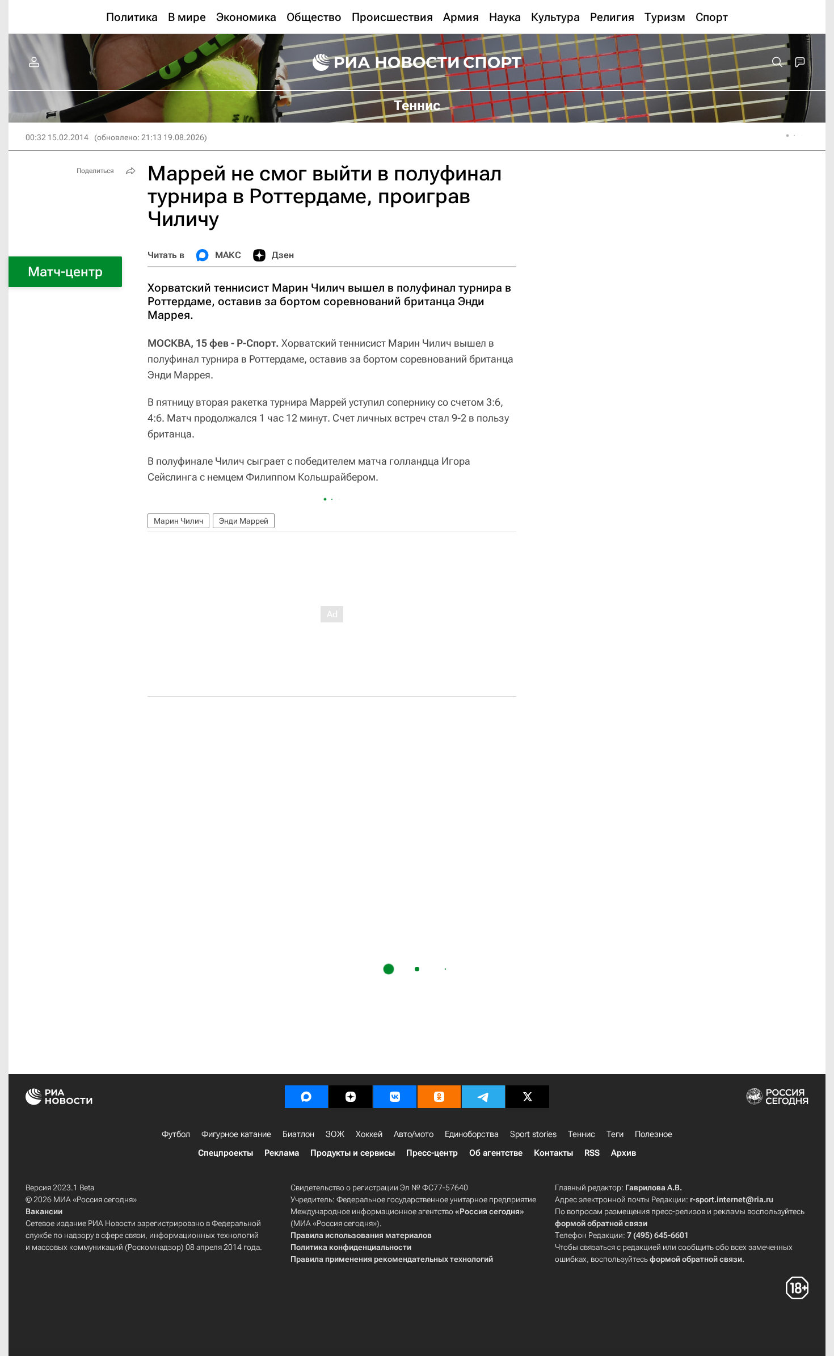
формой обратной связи (601, 1223)
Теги (615, 1134)
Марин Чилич (178, 520)
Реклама (281, 1153)
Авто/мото (413, 1134)
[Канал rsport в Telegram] (483, 1096)
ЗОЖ (335, 1134)
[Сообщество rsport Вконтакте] (394, 1096)
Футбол (176, 1134)
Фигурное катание (236, 1134)
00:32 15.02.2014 (57, 137)
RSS (592, 1153)
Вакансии (44, 1211)
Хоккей (369, 1134)
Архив (623, 1153)
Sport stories (533, 1134)
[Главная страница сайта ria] (378, 62)
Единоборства (472, 1134)
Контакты (553, 1153)
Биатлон (298, 1134)
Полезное (653, 1134)
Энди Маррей (243, 520)
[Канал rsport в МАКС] (306, 1096)
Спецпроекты (225, 1153)
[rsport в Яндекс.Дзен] (350, 1096)
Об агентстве (496, 1153)
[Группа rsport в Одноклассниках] (439, 1096)
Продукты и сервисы (352, 1153)
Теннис (581, 1134)
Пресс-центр (432, 1153)
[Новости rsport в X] (527, 1096)
